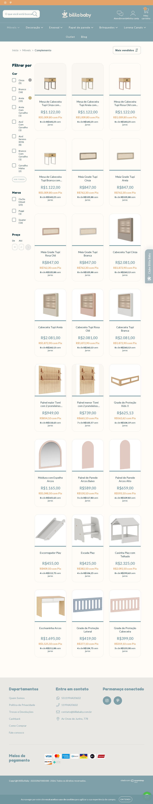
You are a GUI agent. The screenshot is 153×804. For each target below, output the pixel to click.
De (13, 240)
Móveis (12, 27)
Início (15, 50)
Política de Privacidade (22, 704)
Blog (84, 36)
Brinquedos (107, 27)
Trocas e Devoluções (21, 711)
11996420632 (69, 704)
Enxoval (54, 27)
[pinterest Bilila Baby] (10, 2)
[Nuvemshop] (132, 782)
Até (20, 240)
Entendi (126, 799)
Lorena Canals (134, 27)
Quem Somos (17, 698)
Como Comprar (17, 725)
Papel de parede (80, 27)
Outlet (70, 36)
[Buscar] (35, 14)
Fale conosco (16, 732)
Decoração (33, 27)
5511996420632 (71, 698)
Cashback (14, 718)
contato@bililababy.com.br (76, 711)
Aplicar (28, 247)
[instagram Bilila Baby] (5, 2)
